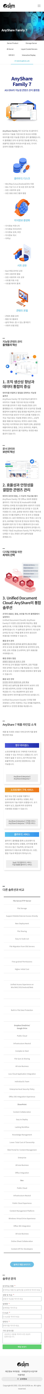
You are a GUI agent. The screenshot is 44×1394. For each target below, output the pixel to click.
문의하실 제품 (8, 1286)
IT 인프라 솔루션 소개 (22, 61)
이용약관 (21, 1375)
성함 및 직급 (8, 1294)
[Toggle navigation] (39, 6)
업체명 (5, 1303)
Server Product (12, 43)
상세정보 (23, 1379)
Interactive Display (29, 55)
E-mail (6, 1312)
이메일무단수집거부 (29, 1371)
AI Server (10, 49)
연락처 (5, 1321)
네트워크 (11, 55)
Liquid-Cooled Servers (29, 49)
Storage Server (31, 43)
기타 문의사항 (8, 1330)
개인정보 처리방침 (12, 1371)
